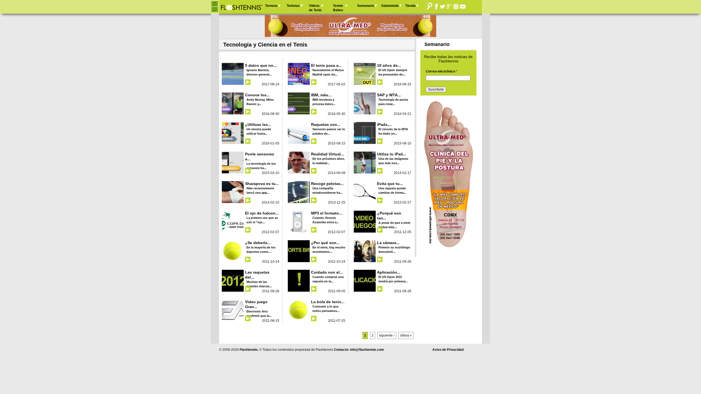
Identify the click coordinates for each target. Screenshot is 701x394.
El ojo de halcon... (262, 213)
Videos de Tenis (315, 8)
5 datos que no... (261, 65)
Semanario (365, 6)
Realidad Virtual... (327, 154)
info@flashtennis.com (367, 350)
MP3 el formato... (326, 213)
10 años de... (389, 65)
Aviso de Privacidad (448, 350)
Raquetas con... (325, 124)
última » (406, 335)
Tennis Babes (338, 8)
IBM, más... (321, 95)
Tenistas (293, 6)
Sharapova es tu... (262, 183)
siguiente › (387, 335)
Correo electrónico (441, 71)
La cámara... (388, 243)
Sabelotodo (390, 6)
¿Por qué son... (325, 243)
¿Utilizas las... (258, 124)
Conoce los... (257, 95)
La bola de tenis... (327, 302)
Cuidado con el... (327, 272)
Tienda (410, 6)
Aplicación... (388, 272)
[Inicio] (241, 7)
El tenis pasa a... (326, 65)
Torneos (271, 6)
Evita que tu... (390, 183)
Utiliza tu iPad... (391, 154)
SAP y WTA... (389, 95)
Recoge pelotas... (327, 183)
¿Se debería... (258, 243)
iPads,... (384, 124)
